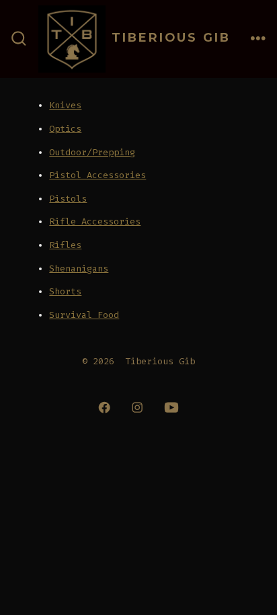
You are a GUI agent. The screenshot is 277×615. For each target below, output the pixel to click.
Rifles (65, 245)
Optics (65, 128)
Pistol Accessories (97, 175)
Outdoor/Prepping (92, 152)
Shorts (65, 291)
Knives (65, 105)
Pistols (68, 198)
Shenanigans (78, 268)
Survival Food (84, 315)
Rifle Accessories (95, 221)
